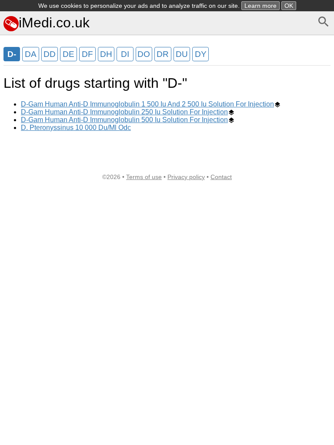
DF (87, 54)
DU (182, 54)
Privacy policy (186, 176)
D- (11, 54)
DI (125, 54)
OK (288, 5)
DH (106, 54)
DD (49, 54)
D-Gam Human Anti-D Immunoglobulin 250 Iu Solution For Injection (124, 112)
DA (31, 54)
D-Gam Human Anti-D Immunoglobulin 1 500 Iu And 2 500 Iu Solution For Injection (147, 104)
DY (201, 54)
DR (163, 54)
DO (143, 54)
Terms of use (144, 176)
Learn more (260, 5)
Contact (221, 176)
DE (68, 54)
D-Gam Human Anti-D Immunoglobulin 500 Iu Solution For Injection (124, 119)
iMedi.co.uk (54, 22)
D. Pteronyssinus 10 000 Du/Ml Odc (76, 127)
